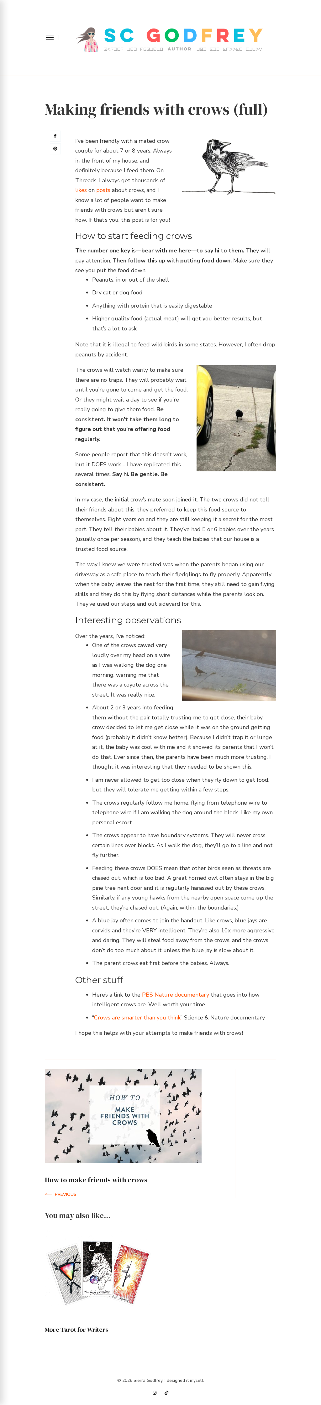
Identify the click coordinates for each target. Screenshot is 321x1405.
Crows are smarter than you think (137, 1017)
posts (103, 190)
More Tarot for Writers (76, 1329)
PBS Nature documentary (175, 994)
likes (81, 190)
